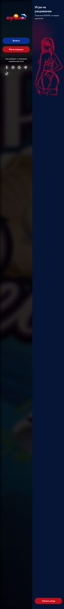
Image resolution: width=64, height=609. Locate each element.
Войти (16, 40)
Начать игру (48, 600)
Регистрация (16, 49)
